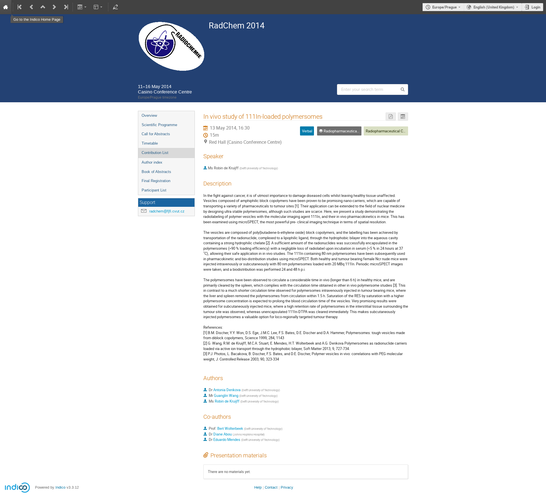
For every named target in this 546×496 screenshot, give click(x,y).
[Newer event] (54, 7)
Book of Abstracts (156, 172)
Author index (152, 162)
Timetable (150, 143)
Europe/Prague (444, 7)
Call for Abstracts (156, 134)
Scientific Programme (159, 125)
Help (258, 487)
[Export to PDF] (391, 116)
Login (535, 7)
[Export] (82, 7)
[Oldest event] (20, 7)
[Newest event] (65, 7)
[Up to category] (43, 7)
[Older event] (31, 7)
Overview (149, 115)
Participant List (154, 190)
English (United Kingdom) (493, 7)
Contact (271, 487)
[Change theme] (98, 7)
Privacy (287, 487)
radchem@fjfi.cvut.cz (167, 211)
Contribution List (155, 153)
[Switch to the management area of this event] (115, 7)
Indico (60, 487)
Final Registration (156, 181)
